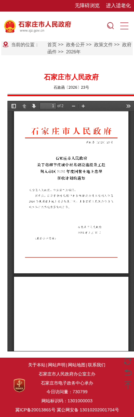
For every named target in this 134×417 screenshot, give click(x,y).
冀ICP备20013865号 (35, 409)
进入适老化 (118, 5)
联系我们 (96, 364)
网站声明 (56, 364)
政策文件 (103, 44)
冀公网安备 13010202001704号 (88, 409)
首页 (52, 44)
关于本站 (36, 364)
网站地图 (76, 364)
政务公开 (75, 44)
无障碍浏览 (87, 5)
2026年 (73, 51)
